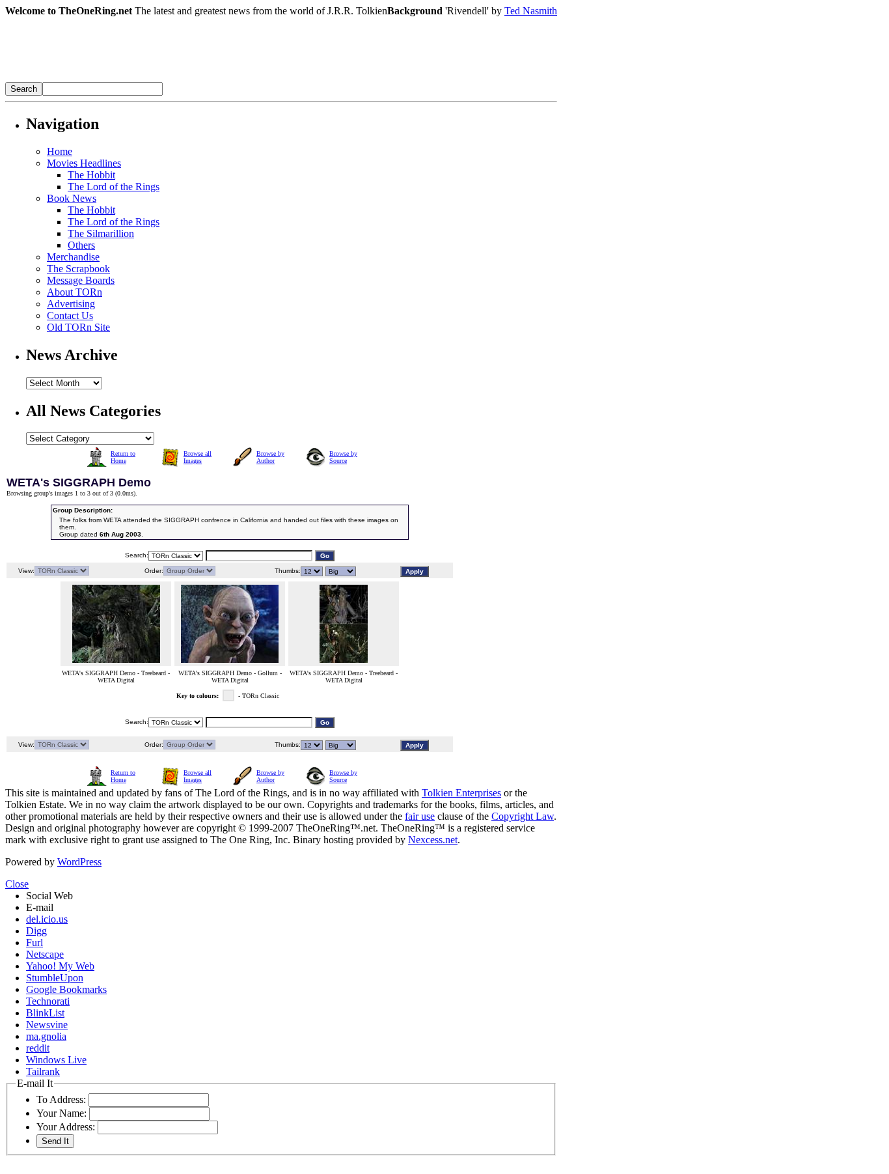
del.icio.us (47, 919)
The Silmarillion (101, 233)
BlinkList (45, 1012)
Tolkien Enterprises (461, 792)
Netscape (45, 954)
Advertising (71, 303)
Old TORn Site (78, 327)
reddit (37, 1048)
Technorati (48, 1001)
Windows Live (56, 1059)
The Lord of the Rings (113, 186)
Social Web (49, 895)
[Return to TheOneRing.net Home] (200, 78)
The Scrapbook (78, 268)
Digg (36, 930)
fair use (420, 816)
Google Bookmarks (66, 989)
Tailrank (43, 1071)
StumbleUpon (54, 977)
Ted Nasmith (530, 10)
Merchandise (73, 256)
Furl (34, 942)
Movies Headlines (84, 163)
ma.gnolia (46, 1036)
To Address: (61, 1099)
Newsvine (47, 1024)
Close (17, 883)
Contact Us (70, 315)
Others (81, 245)
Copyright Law (522, 816)
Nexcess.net (433, 839)
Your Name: (61, 1113)
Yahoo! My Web (60, 965)
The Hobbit (91, 174)
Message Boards (81, 280)
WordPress (79, 861)
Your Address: (65, 1126)
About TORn (74, 292)
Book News (71, 198)
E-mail (39, 907)
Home (59, 151)
